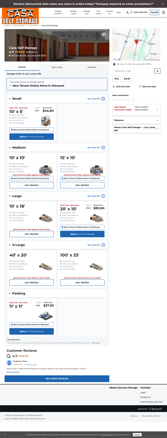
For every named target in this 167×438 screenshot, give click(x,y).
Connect (145, 387)
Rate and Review (120, 95)
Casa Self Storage (23, 48)
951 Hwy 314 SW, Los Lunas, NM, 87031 (28, 55)
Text (116, 78)
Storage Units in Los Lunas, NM (24, 74)
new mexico (19, 25)
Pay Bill (154, 12)
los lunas (33, 25)
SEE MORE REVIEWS (57, 378)
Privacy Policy (107, 435)
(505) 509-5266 (123, 86)
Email (127, 78)
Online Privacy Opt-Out (151, 402)
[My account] (163, 12)
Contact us (145, 397)
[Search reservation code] (157, 71)
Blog (119, 12)
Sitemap (133, 416)
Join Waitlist (31, 185)
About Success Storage (123, 387)
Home (8, 25)
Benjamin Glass (20, 361)
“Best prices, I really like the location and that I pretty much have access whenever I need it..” (47, 369)
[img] (132, 99)
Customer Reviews (22, 350)
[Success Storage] (20, 16)
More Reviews (13, 372)
